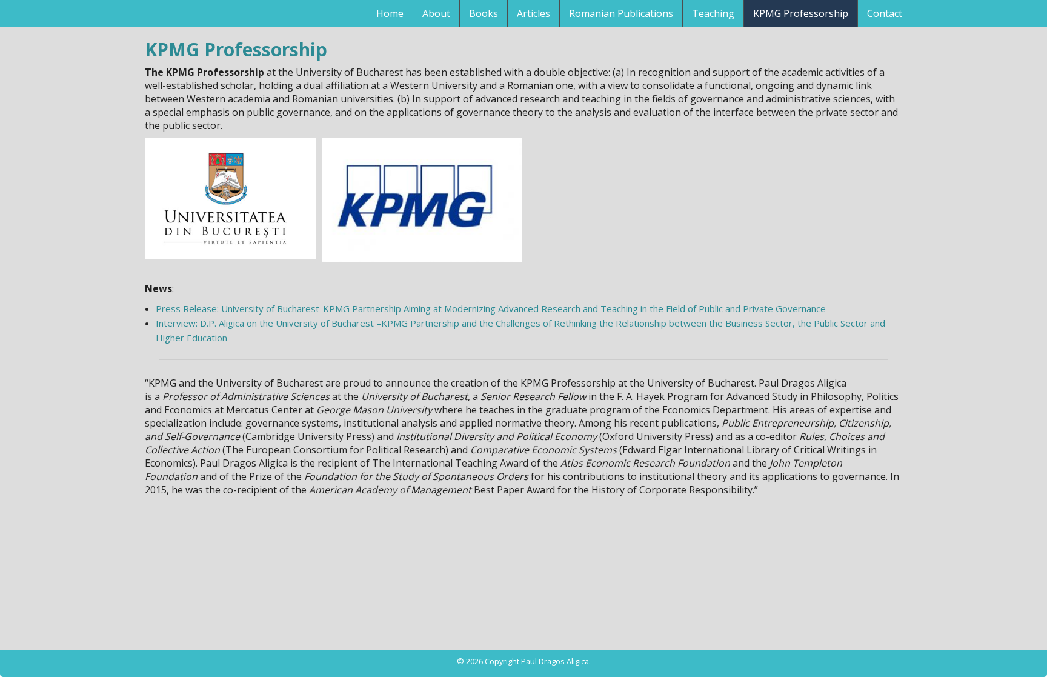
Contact (884, 13)
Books (483, 13)
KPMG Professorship (800, 13)
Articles (533, 13)
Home (390, 13)
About (436, 13)
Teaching (713, 13)
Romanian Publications (621, 13)
